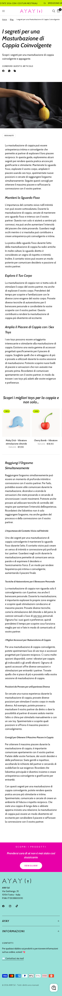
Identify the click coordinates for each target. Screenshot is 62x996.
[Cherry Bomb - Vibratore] (46, 422)
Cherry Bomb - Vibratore (46, 440)
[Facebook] (4, 71)
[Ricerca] (53, 11)
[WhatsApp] (10, 71)
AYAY (5, 921)
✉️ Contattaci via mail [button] (13, 958)
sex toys (37, 615)
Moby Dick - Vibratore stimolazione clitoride (16, 442)
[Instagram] (12, 906)
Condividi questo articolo (17, 66)
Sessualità (9, 136)
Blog (11, 19)
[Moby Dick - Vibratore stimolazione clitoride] (16, 422)
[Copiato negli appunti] (15, 71)
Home (4, 19)
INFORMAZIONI (13, 931)
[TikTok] (19, 906)
